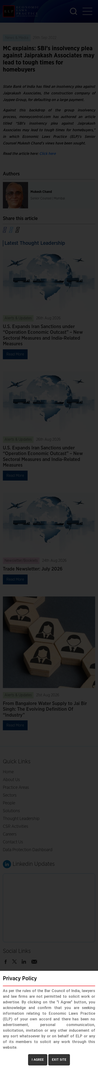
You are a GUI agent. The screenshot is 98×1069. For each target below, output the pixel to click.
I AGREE (38, 1059)
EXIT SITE (59, 1059)
